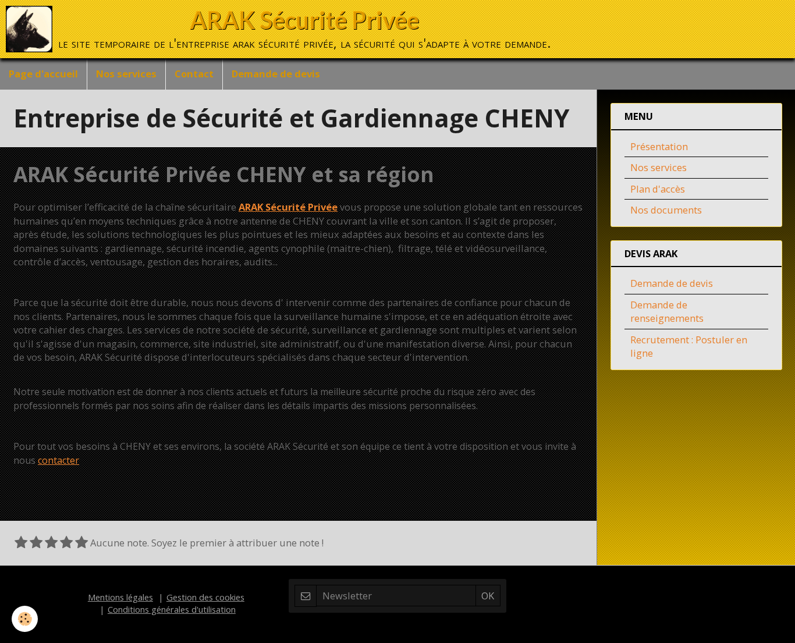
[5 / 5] (81, 543)
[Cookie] (25, 619)
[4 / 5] (66, 543)
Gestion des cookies (205, 597)
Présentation (659, 146)
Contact (194, 73)
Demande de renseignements (667, 311)
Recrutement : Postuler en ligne (688, 346)
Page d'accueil (43, 73)
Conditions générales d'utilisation (172, 609)
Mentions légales (120, 597)
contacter (58, 460)
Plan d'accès (657, 189)
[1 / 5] (21, 543)
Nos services (126, 73)
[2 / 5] (36, 543)
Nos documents (666, 209)
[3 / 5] (51, 543)
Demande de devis (276, 73)
